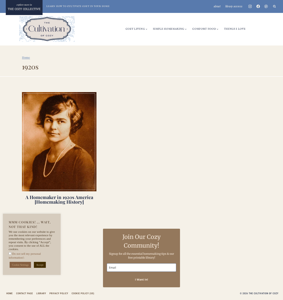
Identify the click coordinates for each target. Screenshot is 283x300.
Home (26, 57)
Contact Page (24, 293)
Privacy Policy (58, 293)
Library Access (234, 6)
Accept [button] (40, 264)
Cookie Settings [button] (20, 264)
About (217, 6)
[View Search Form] (274, 6)
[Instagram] (250, 6)
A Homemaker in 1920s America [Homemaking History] (59, 199)
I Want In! (141, 279)
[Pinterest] (266, 6)
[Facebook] (258, 6)
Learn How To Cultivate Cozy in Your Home (78, 6)
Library (41, 293)
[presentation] (59, 141)
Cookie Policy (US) (83, 293)
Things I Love (235, 29)
